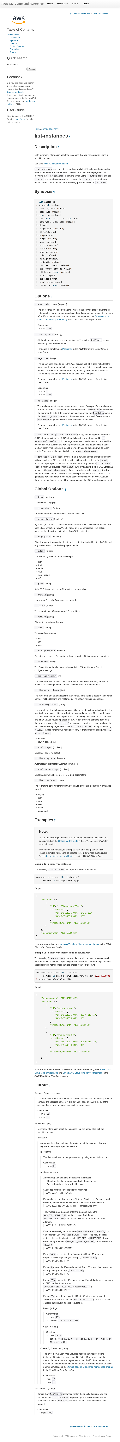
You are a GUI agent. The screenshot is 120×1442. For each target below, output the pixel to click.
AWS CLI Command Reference (22, 3)
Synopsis (14, 40)
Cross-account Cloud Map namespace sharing (90, 1367)
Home (50, 3)
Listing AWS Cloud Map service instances (80, 944)
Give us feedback (15, 92)
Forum (75, 3)
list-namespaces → (102, 14)
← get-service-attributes (79, 14)
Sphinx (109, 1436)
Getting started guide (68, 841)
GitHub (86, 3)
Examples (14, 49)
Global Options (17, 46)
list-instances (13, 34)
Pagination (67, 349)
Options (13, 43)
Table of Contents (20, 29)
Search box (12, 64)
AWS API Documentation (56, 163)
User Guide (62, 3)
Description (15, 37)
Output (13, 52)
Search (32, 69)
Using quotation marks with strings (59, 856)
